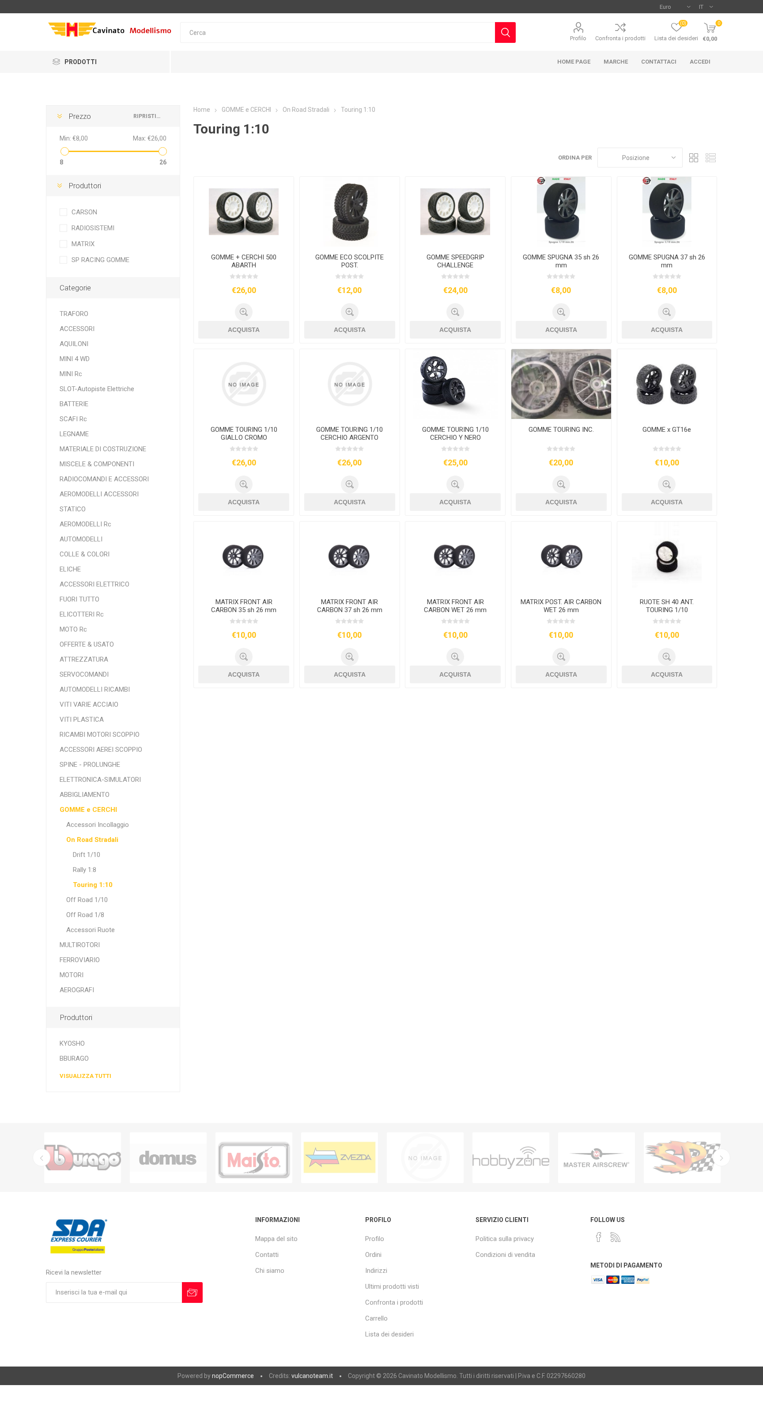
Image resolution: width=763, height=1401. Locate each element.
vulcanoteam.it (312, 1375)
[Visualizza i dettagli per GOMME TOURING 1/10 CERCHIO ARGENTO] (350, 384)
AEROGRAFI (77, 990)
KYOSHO (72, 1043)
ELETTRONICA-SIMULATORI (100, 780)
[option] (82, 1157)
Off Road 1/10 (87, 900)
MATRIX (83, 244)
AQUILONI (74, 344)
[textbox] (337, 32)
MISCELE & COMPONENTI (97, 464)
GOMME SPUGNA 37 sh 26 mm (667, 261)
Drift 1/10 (86, 855)
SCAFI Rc (73, 419)
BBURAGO (74, 1058)
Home (201, 109)
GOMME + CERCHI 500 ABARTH (243, 261)
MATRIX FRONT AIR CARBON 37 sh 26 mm (349, 606)
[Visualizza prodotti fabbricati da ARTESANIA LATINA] (682, 1157)
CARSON (84, 212)
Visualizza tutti (85, 1076)
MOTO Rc (73, 629)
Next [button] (721, 1157)
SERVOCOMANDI (84, 674)
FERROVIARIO (80, 960)
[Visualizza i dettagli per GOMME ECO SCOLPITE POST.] (350, 212)
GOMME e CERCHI (88, 810)
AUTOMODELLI (81, 539)
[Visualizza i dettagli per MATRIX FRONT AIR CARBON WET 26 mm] (455, 556)
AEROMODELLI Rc (85, 524)
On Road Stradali (92, 840)
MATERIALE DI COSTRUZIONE (103, 449)
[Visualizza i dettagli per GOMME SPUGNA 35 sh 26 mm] (561, 212)
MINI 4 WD (75, 359)
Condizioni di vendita (505, 1255)
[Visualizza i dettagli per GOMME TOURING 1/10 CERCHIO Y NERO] (455, 384)
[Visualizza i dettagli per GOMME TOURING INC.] (561, 384)
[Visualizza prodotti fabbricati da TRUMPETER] (339, 1157)
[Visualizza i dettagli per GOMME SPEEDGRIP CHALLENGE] (455, 212)
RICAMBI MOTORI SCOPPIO (100, 735)
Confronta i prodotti (620, 38)
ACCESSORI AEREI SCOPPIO (101, 750)
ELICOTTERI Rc (82, 614)
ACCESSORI (77, 329)
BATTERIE (74, 404)
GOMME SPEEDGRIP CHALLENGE (455, 261)
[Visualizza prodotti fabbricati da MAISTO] (168, 1157)
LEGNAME (74, 434)
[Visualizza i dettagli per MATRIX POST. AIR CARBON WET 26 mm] (561, 556)
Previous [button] (41, 1157)
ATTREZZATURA (84, 659)
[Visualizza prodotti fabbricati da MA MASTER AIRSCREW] (510, 1157)
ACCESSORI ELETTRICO (94, 584)
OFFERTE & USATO (87, 644)
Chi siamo (269, 1271)
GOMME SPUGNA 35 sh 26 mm (561, 261)
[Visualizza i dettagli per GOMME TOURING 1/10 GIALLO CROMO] (244, 384)
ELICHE (70, 569)
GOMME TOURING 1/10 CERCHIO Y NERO (455, 434)
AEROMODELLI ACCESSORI (99, 494)
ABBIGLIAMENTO (85, 795)
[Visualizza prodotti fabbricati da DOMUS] (82, 1157)
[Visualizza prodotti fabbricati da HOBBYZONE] (425, 1157)
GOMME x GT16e (666, 430)
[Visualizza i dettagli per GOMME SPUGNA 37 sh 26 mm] (667, 212)
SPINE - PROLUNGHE (90, 765)
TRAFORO (74, 314)
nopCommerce (233, 1375)
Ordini (373, 1255)
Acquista (244, 329)
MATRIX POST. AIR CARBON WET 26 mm (561, 606)
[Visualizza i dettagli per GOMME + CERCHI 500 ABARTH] (244, 212)
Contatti (267, 1255)
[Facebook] (599, 1237)
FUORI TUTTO (79, 599)
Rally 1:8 (84, 870)
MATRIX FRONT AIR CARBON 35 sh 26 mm (243, 606)
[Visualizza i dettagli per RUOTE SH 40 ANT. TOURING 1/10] (667, 556)
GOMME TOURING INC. (561, 430)
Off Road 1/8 (85, 915)
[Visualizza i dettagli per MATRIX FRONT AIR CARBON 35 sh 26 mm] (244, 556)
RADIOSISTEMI (93, 228)
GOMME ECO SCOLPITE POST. (349, 261)
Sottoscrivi (192, 1292)
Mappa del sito (276, 1239)
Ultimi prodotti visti (392, 1287)
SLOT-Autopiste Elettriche (97, 389)
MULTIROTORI (80, 945)
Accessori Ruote (90, 930)
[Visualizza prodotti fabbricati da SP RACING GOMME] (596, 1157)
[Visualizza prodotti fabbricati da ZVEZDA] (253, 1157)
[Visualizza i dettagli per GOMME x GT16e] (667, 384)
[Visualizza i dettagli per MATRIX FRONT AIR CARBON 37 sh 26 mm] (350, 556)
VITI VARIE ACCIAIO (89, 704)
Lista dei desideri (389, 1334)
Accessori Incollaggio (97, 825)
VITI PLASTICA (82, 719)
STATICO (73, 509)
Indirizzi (376, 1271)
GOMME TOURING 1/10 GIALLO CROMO (244, 434)
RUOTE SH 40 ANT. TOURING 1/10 (667, 606)
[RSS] (615, 1237)
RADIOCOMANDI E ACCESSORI (104, 479)
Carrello (376, 1318)
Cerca (505, 32)
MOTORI (71, 975)
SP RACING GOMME (100, 260)
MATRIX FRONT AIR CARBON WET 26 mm (455, 606)
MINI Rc (71, 374)
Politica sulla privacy (505, 1239)
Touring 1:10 (93, 885)
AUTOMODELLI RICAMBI (95, 689)
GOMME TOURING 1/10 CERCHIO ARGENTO (349, 434)
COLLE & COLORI (85, 554)
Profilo (578, 38)
